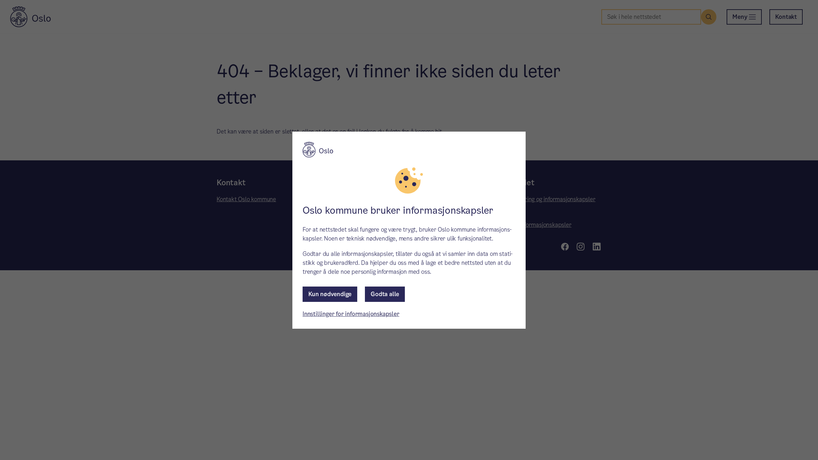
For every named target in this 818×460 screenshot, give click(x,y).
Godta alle (385, 294)
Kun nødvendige (329, 294)
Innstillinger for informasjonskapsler (351, 314)
